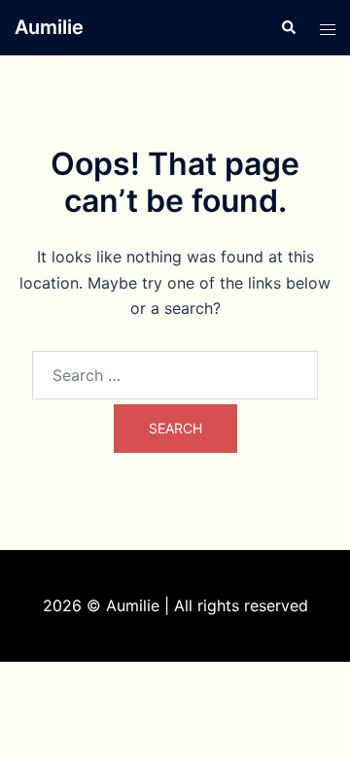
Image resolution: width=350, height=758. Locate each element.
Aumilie (49, 27)
